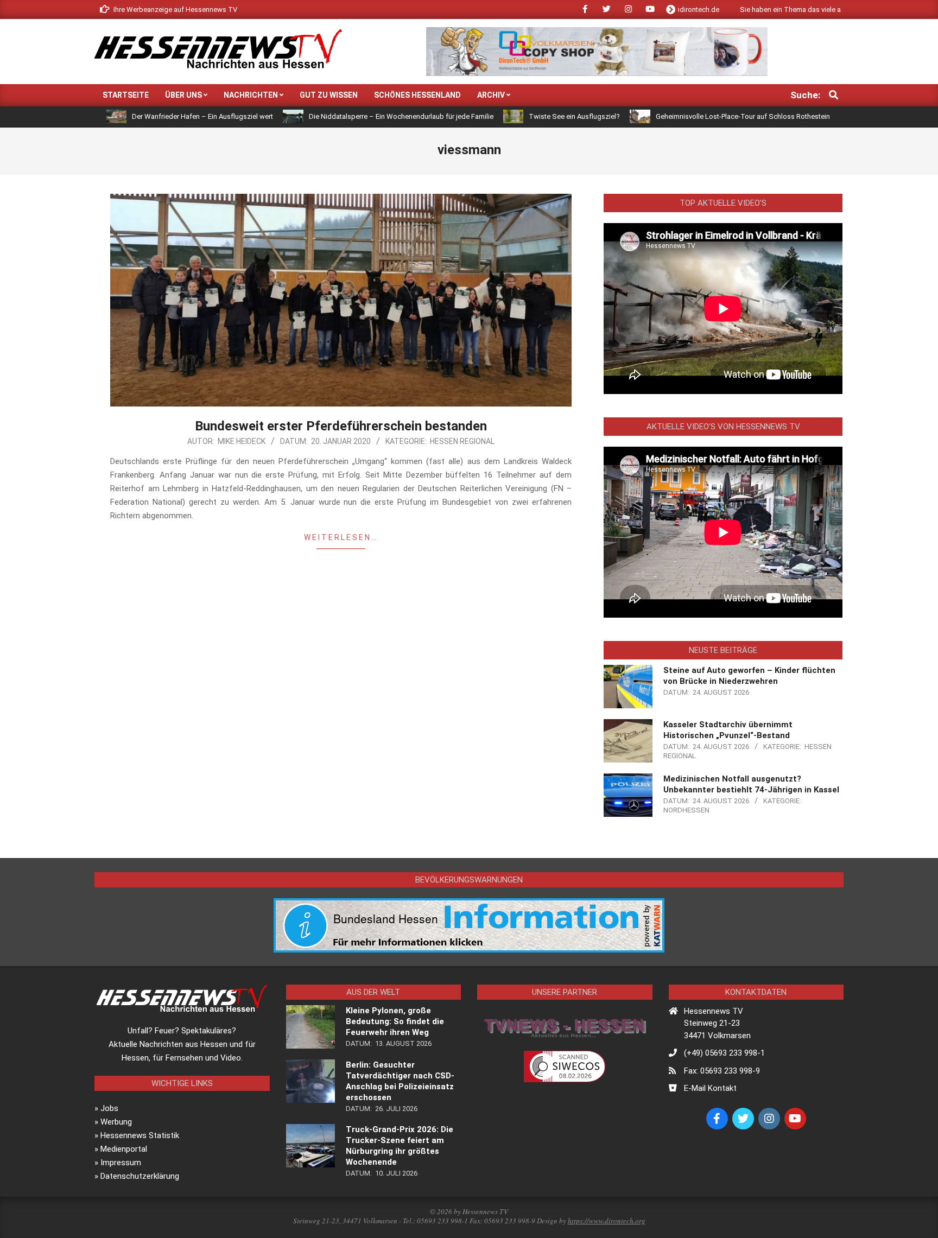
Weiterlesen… (341, 537)
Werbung (116, 1122)
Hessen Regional (462, 441)
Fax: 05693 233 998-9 (722, 1071)
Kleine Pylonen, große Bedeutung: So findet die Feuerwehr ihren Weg (395, 1021)
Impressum (120, 1162)
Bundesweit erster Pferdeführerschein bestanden (341, 426)
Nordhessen (686, 810)
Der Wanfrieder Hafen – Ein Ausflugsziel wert (145, 116)
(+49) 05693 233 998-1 (724, 1053)
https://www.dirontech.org (606, 1221)
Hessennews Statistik (139, 1135)
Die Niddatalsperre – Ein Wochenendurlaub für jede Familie (343, 116)
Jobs (109, 1108)
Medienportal (123, 1149)
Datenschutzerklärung (139, 1176)
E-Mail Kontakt (710, 1088)
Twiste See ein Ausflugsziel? (517, 116)
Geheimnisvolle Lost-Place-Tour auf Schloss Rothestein (685, 116)
